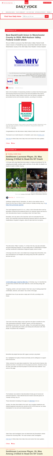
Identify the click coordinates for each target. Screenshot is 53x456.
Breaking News (10, 12)
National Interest (40, 12)
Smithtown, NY (11, 149)
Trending (49, 12)
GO (47, 16)
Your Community (20, 12)
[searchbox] (9, 2)
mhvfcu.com (41, 135)
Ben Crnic (11, 197)
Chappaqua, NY (11, 30)
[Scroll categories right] (51, 12)
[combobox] (8, 3)
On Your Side (30, 12)
